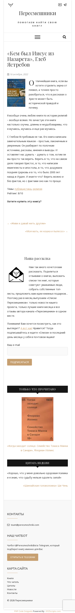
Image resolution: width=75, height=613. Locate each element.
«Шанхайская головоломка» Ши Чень (45, 485)
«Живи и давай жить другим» (26, 223)
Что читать (13, 581)
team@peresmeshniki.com (24, 524)
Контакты (12, 593)
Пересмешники (37, 13)
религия (37, 189)
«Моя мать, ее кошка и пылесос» (46, 231)
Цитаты (11, 585)
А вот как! (26, 328)
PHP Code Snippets (23, 611)
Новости (11, 589)
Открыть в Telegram (22, 557)
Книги (10, 578)
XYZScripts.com (53, 611)
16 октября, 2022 (18, 74)
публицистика (23, 189)
